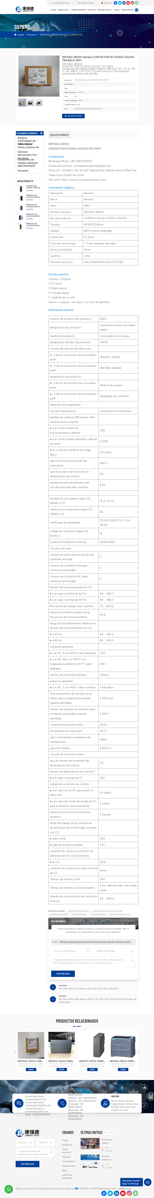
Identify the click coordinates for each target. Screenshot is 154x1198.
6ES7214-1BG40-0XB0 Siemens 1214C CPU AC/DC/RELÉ (123, 1061)
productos (63, 10)
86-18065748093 (86, 3)
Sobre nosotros (78, 10)
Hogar (53, 10)
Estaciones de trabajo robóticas (28, 161)
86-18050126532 (87, 1101)
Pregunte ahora (74, 116)
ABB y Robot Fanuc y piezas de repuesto (28, 147)
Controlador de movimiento (27, 142)
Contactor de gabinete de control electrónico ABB (107, 911)
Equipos (22, 137)
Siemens (31, 34)
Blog (64, 1170)
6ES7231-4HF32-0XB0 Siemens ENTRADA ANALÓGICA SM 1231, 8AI (92, 1061)
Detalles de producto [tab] (59, 134)
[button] (138, 1051)
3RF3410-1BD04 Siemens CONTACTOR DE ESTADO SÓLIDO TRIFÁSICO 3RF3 (95, 942)
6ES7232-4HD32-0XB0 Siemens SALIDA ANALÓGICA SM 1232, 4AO (31, 1061)
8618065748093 (41, 1114)
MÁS (31, 1069)
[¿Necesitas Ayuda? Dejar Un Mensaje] (147, 1182)
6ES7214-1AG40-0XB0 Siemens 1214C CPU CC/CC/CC (61, 1061)
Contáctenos (127, 10)
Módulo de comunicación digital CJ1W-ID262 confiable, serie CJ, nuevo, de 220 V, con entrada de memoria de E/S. (34, 205)
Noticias (66, 1157)
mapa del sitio (68, 1166)
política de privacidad (67, 1176)
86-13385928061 (87, 1098)
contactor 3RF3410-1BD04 (98, 914)
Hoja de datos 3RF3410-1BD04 (59, 914)
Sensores (23, 170)
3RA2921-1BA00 (110, 357)
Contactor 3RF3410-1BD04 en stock (78, 911)
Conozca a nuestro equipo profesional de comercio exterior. (107, 1141)
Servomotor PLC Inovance (27, 156)
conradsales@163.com (36, 1111)
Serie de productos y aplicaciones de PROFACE (107, 1158)
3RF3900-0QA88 (110, 368)
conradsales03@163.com (38, 1105)
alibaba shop (124, 1188)
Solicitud (91, 10)
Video (116, 10)
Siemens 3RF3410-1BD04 (78, 914)
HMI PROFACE (26, 165)
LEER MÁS (29, 190)
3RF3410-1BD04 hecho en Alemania (119, 914)
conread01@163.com (60, 3)
